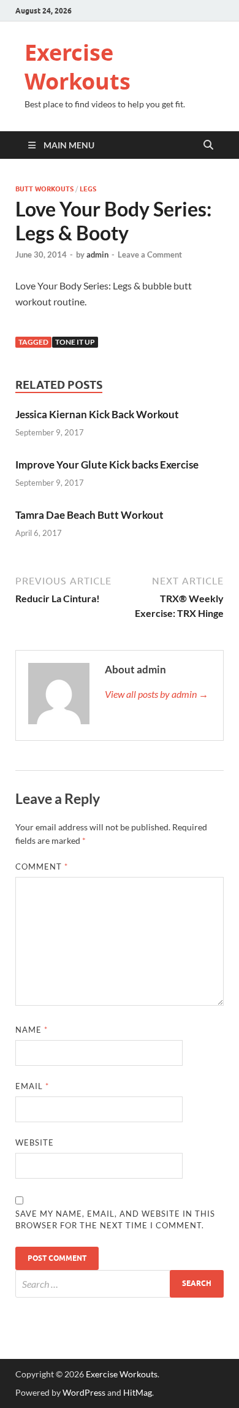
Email (32, 1086)
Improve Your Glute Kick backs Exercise (107, 464)
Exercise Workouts (78, 66)
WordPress (84, 1392)
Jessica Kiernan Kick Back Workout (97, 414)
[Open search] (208, 145)
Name (31, 1030)
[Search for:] (119, 1284)
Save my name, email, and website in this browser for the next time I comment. (115, 1220)
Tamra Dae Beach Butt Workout (89, 514)
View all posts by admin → (156, 694)
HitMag (137, 1392)
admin (97, 254)
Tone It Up (75, 341)
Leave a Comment (150, 254)
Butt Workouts (44, 189)
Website (34, 1142)
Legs (88, 189)
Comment (41, 866)
